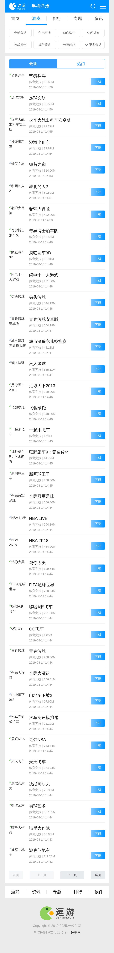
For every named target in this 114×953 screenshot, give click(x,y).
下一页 (72, 875)
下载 (98, 81)
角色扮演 (45, 33)
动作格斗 (69, 33)
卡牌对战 (69, 44)
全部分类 (20, 33)
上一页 (41, 875)
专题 (78, 18)
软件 (99, 892)
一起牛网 (74, 932)
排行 (57, 18)
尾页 (98, 875)
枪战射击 (20, 44)
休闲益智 (93, 33)
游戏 (36, 18)
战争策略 (45, 44)
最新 (33, 64)
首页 (15, 18)
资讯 (99, 18)
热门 (81, 64)
